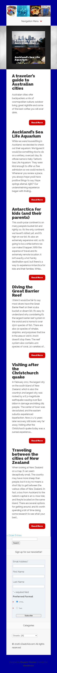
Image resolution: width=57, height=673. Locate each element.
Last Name (18, 582)
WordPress (28, 666)
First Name (18, 572)
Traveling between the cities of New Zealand (25, 456)
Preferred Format (23, 597)
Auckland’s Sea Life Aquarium (27, 58)
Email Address (20, 562)
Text (20, 608)
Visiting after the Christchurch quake (25, 370)
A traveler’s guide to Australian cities (28, 42)
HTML (21, 602)
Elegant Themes (28, 662)
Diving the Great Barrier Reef (25, 291)
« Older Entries (14, 535)
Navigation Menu (30, 21)
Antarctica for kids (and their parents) (26, 213)
